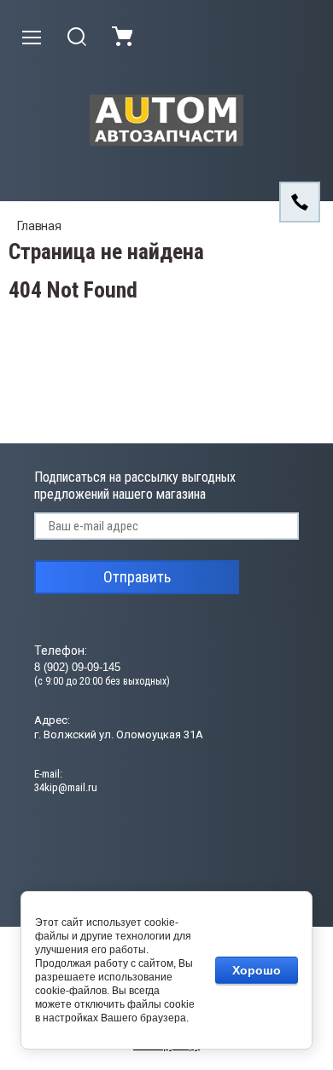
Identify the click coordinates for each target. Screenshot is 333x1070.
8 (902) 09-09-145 (77, 667)
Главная (39, 226)
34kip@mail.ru (65, 787)
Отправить (137, 577)
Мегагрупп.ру (166, 1045)
